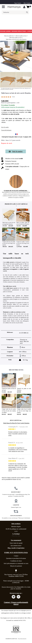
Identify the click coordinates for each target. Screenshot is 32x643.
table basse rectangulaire (10, 269)
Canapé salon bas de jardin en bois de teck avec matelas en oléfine (9, 410)
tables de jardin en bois (20, 35)
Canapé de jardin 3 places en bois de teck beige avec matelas (22, 243)
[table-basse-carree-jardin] (8, 79)
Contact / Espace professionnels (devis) (16, 603)
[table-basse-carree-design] (24, 79)
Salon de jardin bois (9, 35)
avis (13, 96)
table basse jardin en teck (15, 37)
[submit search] (27, 12)
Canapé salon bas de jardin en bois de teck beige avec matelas (8, 243)
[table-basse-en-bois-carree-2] (16, 56)
